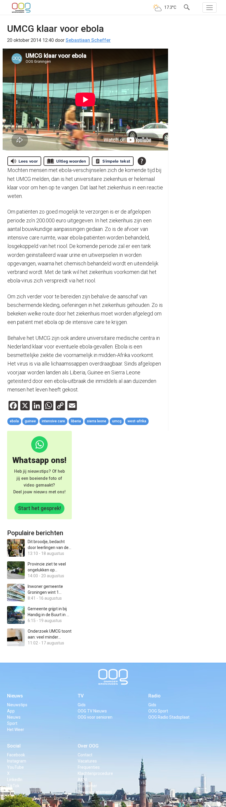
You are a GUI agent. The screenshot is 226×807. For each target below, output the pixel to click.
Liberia (76, 421)
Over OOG (88, 746)
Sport (12, 723)
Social (14, 746)
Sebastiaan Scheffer (88, 40)
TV (81, 696)
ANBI (82, 779)
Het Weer (15, 729)
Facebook (16, 755)
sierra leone (96, 421)
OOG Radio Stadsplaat (169, 717)
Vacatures (87, 761)
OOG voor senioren (95, 717)
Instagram (16, 761)
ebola (14, 421)
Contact (85, 755)
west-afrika (136, 421)
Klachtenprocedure (95, 773)
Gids (82, 704)
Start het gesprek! (39, 508)
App (11, 711)
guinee (30, 421)
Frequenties (89, 767)
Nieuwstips (17, 704)
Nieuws (15, 696)
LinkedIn (14, 779)
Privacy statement (95, 792)
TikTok (13, 785)
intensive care (53, 421)
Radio (154, 696)
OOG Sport (158, 711)
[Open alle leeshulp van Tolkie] (142, 161)
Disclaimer (87, 785)
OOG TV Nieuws (92, 711)
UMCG (117, 421)
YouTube (15, 767)
